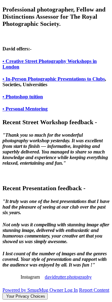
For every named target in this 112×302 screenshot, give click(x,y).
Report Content (94, 290)
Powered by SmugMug (25, 290)
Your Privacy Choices (25, 296)
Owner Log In (63, 290)
